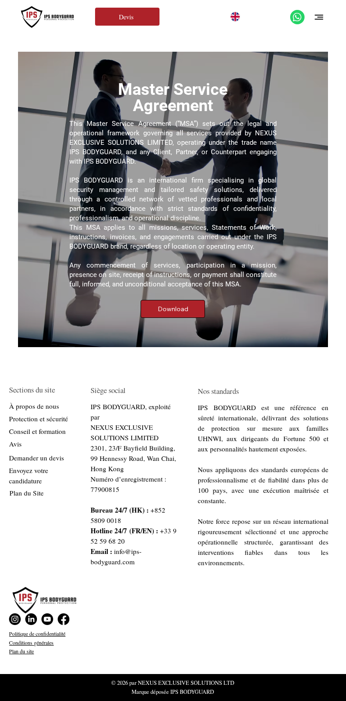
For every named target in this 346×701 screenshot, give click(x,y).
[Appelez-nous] (297, 17)
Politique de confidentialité (37, 633)
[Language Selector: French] (242, 17)
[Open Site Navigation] (319, 17)
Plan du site (21, 651)
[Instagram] (15, 619)
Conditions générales (31, 642)
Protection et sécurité (38, 418)
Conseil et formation (37, 431)
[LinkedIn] (31, 619)
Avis (15, 443)
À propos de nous (34, 406)
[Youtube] (47, 619)
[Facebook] (63, 619)
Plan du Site (26, 492)
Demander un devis (36, 457)
